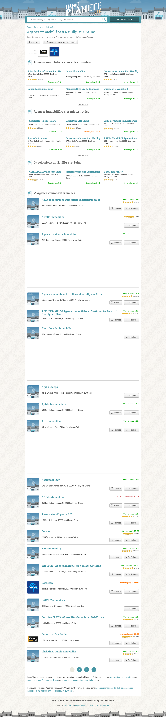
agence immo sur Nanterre (121, 677)
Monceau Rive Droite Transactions (82, 90)
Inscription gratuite (102, 705)
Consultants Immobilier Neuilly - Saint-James (121, 73)
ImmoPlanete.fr (83, 8)
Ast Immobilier (51, 480)
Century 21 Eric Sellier (77, 120)
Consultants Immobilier (40, 88)
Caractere (47, 583)
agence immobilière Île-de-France (110, 688)
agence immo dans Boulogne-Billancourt (80, 680)
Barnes (46, 531)
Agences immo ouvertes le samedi (61, 42)
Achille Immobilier (53, 217)
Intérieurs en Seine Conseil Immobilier (83, 173)
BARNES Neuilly (51, 548)
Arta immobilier (51, 421)
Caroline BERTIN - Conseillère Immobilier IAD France (73, 617)
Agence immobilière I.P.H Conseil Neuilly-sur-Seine (72, 294)
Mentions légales (81, 705)
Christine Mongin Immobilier (59, 651)
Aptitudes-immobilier (55, 404)
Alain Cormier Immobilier (57, 328)
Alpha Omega (50, 387)
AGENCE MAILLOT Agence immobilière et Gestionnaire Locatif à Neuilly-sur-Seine (79, 312)
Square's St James (37, 138)
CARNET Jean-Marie (54, 600)
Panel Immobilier (113, 171)
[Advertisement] (83, 447)
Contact (91, 705)
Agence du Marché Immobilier (60, 234)
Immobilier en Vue (76, 71)
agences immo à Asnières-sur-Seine (42, 680)
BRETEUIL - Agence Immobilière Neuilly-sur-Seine (71, 565)
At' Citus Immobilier (54, 497)
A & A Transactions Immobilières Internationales (71, 200)
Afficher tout (83, 105)
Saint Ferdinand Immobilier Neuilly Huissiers (44, 73)
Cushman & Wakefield (116, 88)
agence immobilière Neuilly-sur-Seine (57, 691)
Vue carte (35, 42)
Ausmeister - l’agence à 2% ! (42, 120)
